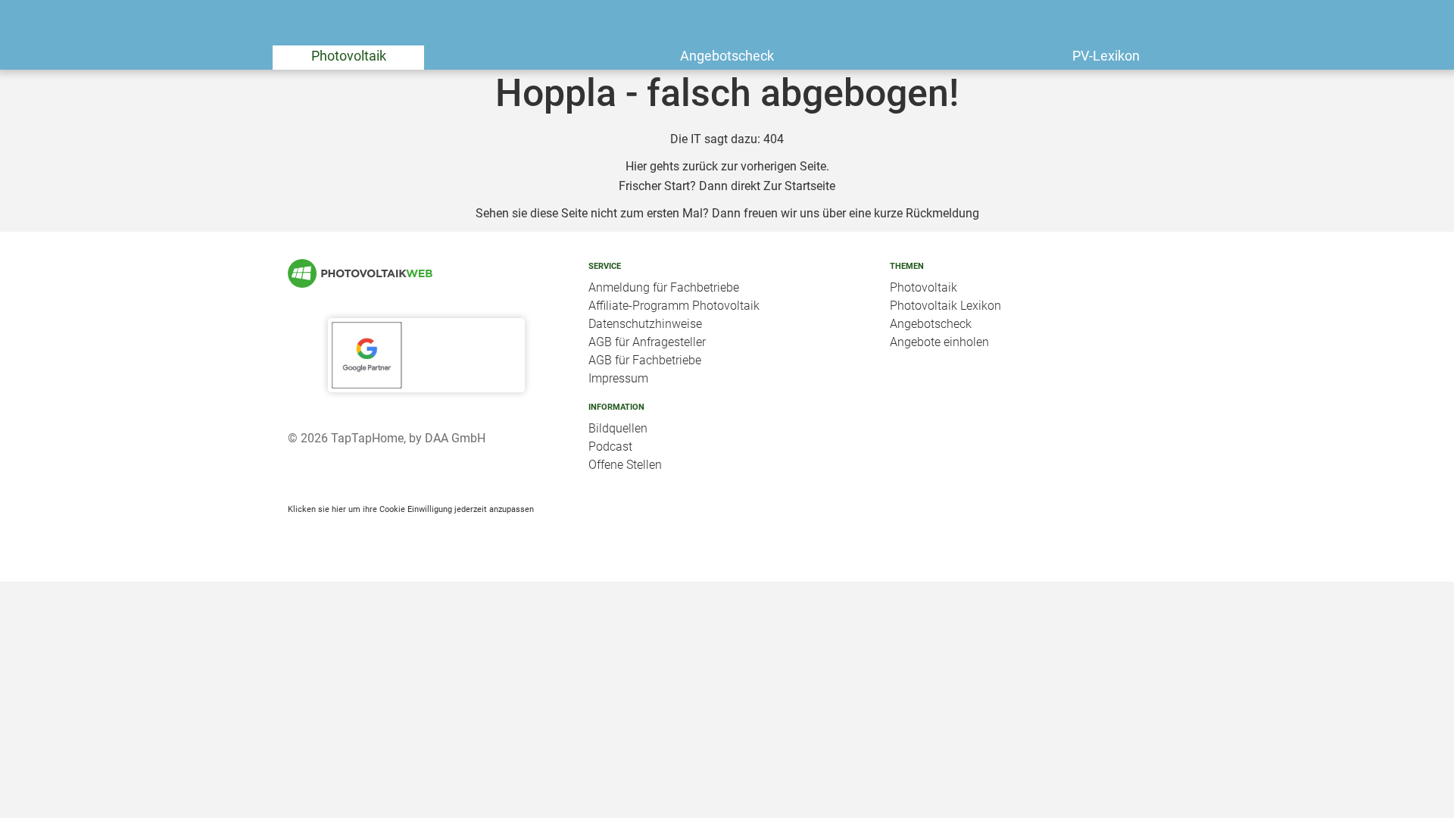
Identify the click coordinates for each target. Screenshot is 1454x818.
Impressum (618, 378)
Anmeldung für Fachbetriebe (663, 287)
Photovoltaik (348, 56)
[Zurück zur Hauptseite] (426, 273)
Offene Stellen (625, 464)
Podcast (610, 446)
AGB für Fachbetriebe (644, 360)
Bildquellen (617, 428)
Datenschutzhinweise (645, 324)
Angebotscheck (727, 56)
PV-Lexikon (1106, 56)
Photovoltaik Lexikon (945, 305)
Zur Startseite (799, 186)
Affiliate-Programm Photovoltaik (674, 305)
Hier (636, 166)
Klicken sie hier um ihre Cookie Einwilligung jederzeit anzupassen (411, 509)
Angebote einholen (939, 342)
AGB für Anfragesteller (647, 342)
